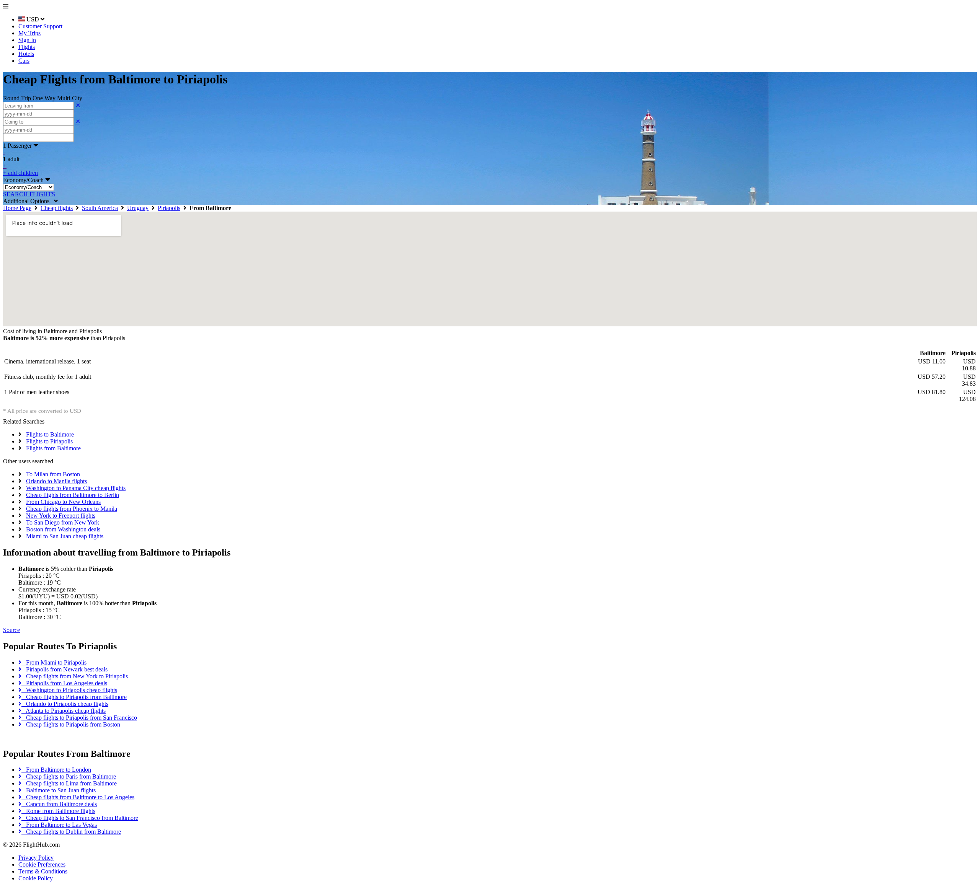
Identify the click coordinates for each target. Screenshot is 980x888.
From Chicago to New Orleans (63, 502)
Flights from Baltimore (53, 448)
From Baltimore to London (56, 769)
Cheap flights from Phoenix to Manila (71, 508)
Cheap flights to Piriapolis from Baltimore (74, 697)
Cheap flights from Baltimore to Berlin (72, 495)
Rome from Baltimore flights (58, 811)
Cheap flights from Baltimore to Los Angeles (77, 797)
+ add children (20, 172)
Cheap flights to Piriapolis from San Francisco (79, 717)
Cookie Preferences (41, 864)
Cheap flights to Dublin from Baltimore (71, 831)
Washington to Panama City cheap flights (76, 488)
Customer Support (40, 26)
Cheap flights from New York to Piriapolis (74, 676)
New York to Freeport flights (60, 515)
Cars (23, 60)
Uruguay (138, 208)
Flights (26, 47)
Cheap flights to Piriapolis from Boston (70, 724)
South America (100, 208)
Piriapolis (169, 208)
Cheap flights (57, 208)
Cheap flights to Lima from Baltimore (69, 783)
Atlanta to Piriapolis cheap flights (63, 710)
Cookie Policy (35, 878)
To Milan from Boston (53, 474)
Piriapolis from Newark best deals (64, 669)
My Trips (29, 33)
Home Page (17, 208)
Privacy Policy (36, 857)
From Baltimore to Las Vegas (59, 824)
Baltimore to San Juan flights (58, 790)
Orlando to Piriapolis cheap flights (64, 704)
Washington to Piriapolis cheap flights (69, 690)
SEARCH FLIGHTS (29, 194)
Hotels (26, 54)
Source (11, 630)
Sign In (27, 40)
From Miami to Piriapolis (54, 662)
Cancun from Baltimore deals (59, 804)
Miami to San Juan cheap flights (64, 536)
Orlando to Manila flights (56, 481)
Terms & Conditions (42, 871)
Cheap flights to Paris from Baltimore (68, 776)
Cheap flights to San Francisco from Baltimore (79, 818)
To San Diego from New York (62, 522)
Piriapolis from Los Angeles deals (64, 683)
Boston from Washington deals (63, 529)
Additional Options (28, 201)
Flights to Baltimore (50, 434)
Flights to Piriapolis (49, 441)
